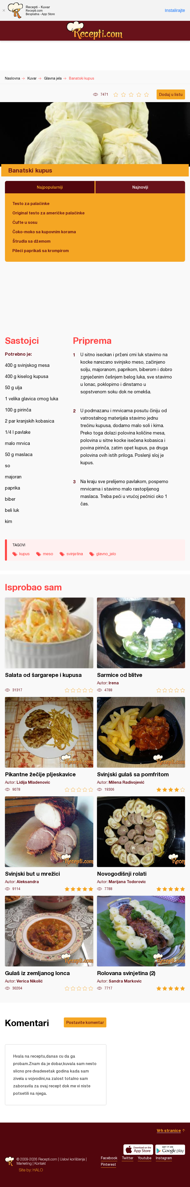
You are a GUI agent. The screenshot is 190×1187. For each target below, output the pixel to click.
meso (48, 553)
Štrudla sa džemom (31, 241)
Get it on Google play (170, 1149)
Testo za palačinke (30, 203)
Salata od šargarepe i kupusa (49, 645)
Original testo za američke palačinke (48, 212)
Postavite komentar (85, 1022)
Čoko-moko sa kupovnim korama (44, 231)
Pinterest (108, 1164)
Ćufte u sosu (24, 222)
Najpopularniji (50, 187)
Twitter (127, 1158)
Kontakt (40, 1163)
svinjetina (75, 553)
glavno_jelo (106, 553)
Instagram (164, 1158)
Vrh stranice (169, 1130)
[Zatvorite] (3, 10)
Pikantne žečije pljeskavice (49, 744)
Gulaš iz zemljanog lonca (49, 943)
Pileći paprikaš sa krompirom (40, 250)
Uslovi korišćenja (72, 1159)
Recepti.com (95, 30)
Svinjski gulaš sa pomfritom (141, 744)
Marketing (24, 1163)
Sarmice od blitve (141, 645)
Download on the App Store (138, 1149)
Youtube (144, 1158)
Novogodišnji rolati (141, 843)
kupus (24, 553)
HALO (38, 1170)
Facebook (109, 1158)
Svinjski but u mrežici (49, 843)
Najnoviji (140, 187)
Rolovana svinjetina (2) (141, 943)
